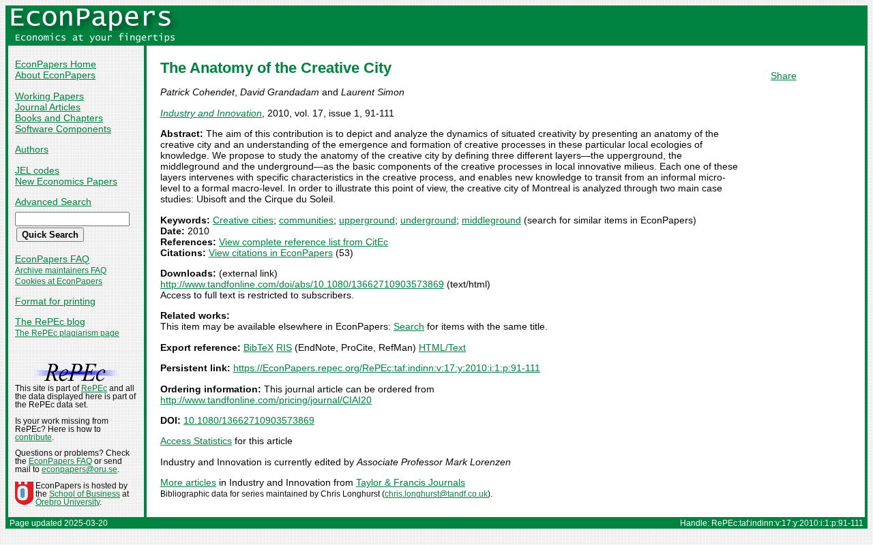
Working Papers (49, 96)
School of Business (84, 494)
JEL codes (37, 170)
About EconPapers (55, 74)
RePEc (94, 388)
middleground (491, 220)
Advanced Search (53, 201)
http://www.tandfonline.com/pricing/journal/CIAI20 (266, 399)
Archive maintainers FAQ (60, 270)
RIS (284, 347)
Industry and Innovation (211, 113)
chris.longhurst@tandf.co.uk (436, 494)
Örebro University (67, 502)
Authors (31, 149)
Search (409, 326)
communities (306, 220)
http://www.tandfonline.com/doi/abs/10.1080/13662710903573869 (302, 284)
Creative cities (243, 220)
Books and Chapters (59, 117)
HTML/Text (442, 347)
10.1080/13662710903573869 (248, 420)
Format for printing (55, 301)
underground (428, 220)
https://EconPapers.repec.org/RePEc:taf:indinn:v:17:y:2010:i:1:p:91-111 (386, 367)
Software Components (63, 128)
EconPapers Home (55, 64)
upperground (367, 220)
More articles (188, 482)
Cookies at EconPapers (58, 281)
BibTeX (258, 347)
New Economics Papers (66, 181)
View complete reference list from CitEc (303, 241)
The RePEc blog (50, 321)
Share (784, 75)
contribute (33, 437)
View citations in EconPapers (271, 252)
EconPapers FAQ (52, 258)
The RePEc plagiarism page (67, 333)
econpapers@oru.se (79, 469)
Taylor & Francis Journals (410, 482)
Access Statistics (196, 440)
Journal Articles (47, 107)
